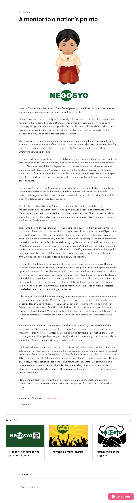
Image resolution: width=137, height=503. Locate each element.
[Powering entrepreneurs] (68, 436)
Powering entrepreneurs (67, 451)
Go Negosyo (25, 404)
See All (128, 420)
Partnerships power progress (108, 453)
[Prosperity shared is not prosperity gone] (25, 436)
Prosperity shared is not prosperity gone (24, 453)
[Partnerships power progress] (112, 436)
